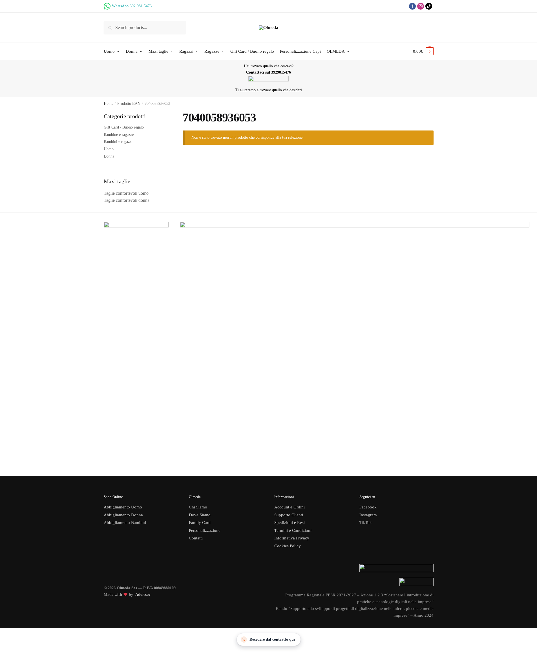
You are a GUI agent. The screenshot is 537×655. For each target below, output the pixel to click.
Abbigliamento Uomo (123, 507)
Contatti (196, 538)
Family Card (200, 522)
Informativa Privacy (291, 538)
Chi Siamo (198, 507)
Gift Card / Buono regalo (124, 127)
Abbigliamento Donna (123, 515)
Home (108, 103)
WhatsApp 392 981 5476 (132, 6)
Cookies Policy (288, 546)
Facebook (368, 507)
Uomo (109, 149)
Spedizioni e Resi (289, 522)
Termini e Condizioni (292, 530)
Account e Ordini (289, 507)
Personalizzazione (204, 530)
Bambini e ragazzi (118, 142)
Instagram (368, 515)
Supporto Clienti (288, 515)
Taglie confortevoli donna (126, 200)
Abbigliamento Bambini (125, 522)
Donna (109, 156)
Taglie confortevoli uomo (126, 193)
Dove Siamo (200, 515)
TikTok (365, 522)
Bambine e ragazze (119, 134)
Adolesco (142, 594)
